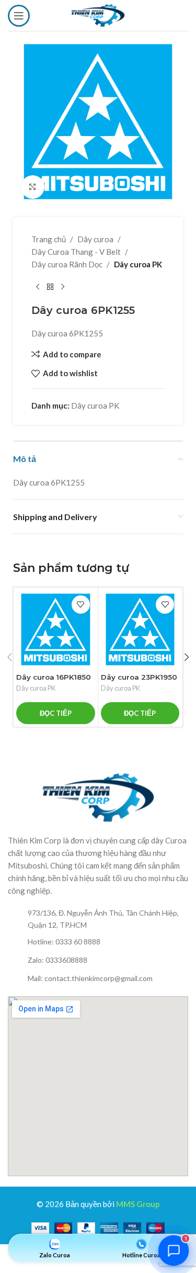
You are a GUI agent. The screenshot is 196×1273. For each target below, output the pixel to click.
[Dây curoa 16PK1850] (55, 629)
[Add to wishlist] (81, 604)
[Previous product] (37, 287)
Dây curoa (95, 239)
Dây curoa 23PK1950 (139, 677)
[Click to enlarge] (32, 187)
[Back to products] (50, 287)
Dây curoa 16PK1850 (53, 677)
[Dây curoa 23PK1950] (140, 629)
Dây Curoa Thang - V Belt (76, 251)
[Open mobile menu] (19, 15)
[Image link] (98, 796)
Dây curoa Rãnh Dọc (66, 264)
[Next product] (62, 287)
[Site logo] (98, 14)
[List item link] (98, 919)
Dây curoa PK (138, 264)
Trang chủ (48, 239)
